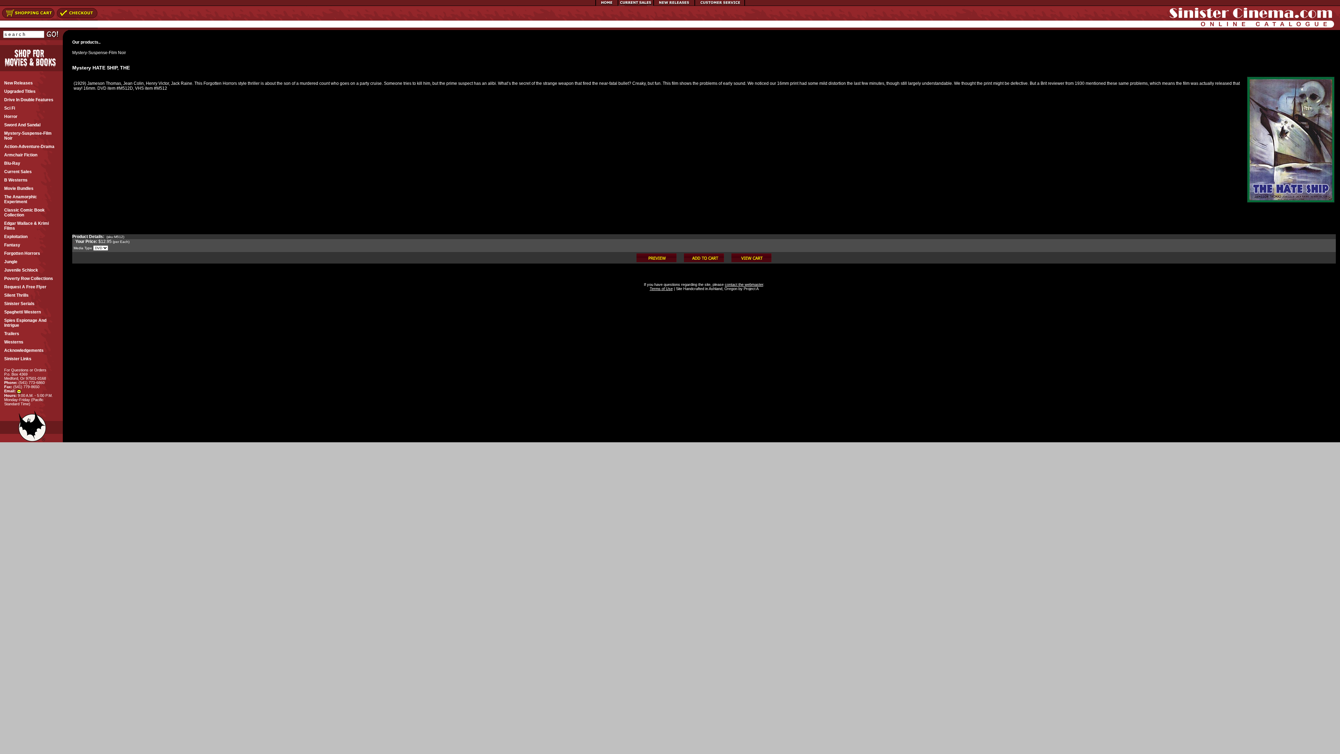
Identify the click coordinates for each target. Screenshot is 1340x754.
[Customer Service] (720, 4)
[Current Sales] (636, 4)
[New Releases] (674, 4)
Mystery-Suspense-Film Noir (99, 52)
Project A (751, 289)
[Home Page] (607, 4)
